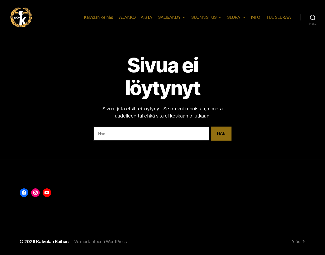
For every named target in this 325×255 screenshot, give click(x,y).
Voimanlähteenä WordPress (100, 241)
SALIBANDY (169, 17)
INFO (255, 17)
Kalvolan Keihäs (98, 17)
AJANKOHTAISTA (135, 17)
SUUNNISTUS (204, 17)
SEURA (233, 17)
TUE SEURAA (278, 17)
